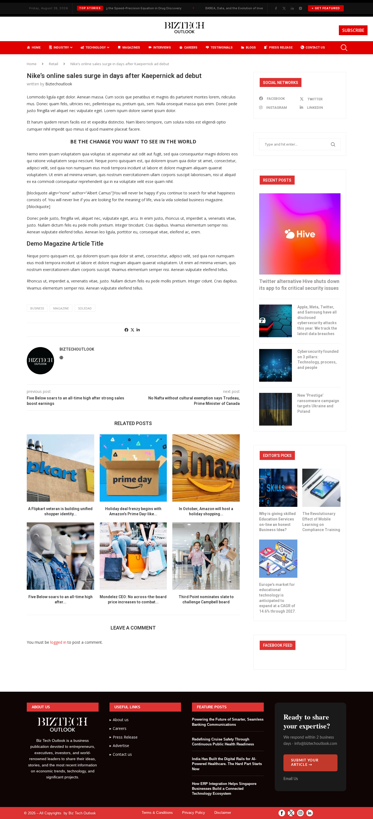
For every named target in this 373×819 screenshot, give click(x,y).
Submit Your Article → (305, 763)
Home (32, 63)
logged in (58, 642)
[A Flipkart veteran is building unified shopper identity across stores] (60, 468)
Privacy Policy (193, 813)
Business (37, 308)
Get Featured (327, 8)
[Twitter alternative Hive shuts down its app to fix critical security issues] (300, 234)
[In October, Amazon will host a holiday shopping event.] (206, 468)
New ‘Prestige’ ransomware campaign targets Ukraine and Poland (318, 403)
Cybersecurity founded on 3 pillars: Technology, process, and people (318, 359)
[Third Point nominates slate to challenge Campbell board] (206, 556)
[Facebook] (276, 8)
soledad (85, 308)
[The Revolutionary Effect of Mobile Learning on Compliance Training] (321, 488)
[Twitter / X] (284, 8)
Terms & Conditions (157, 813)
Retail (53, 63)
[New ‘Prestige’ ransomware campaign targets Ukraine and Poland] (275, 409)
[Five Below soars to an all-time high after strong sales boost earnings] (60, 556)
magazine (61, 308)
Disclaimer (222, 813)
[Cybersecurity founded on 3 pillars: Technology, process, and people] (275, 365)
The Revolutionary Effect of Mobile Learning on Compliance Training (321, 521)
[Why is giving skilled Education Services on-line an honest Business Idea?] (278, 488)
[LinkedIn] (292, 8)
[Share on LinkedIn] (138, 329)
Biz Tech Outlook (82, 813)
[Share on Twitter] (132, 329)
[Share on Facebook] (126, 329)
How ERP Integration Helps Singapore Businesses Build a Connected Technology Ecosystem (224, 789)
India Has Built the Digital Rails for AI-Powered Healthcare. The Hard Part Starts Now (227, 764)
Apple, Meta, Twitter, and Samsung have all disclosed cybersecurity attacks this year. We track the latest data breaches (317, 320)
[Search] (343, 47)
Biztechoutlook (58, 83)
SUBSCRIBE (353, 30)
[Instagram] (300, 8)
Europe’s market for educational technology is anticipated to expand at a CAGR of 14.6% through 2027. (277, 597)
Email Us (290, 779)
